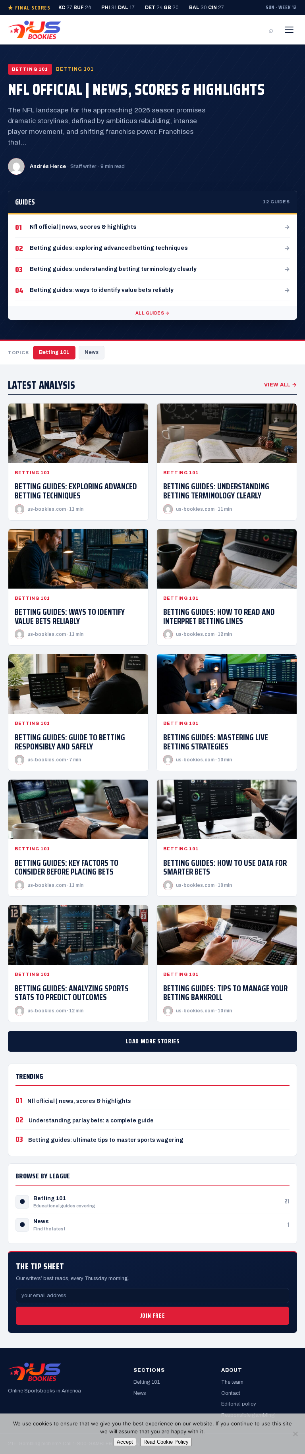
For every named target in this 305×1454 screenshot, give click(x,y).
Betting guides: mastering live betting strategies (215, 742)
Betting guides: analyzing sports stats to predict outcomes (72, 993)
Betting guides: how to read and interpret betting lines (219, 616)
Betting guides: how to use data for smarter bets (225, 867)
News (91, 352)
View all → (280, 385)
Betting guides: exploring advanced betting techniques (76, 491)
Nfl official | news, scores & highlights (136, 89)
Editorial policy (238, 1404)
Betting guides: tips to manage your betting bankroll (225, 993)
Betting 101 (54, 352)
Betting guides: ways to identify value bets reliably (70, 616)
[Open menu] (289, 30)
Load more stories (152, 1041)
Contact (230, 1393)
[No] (295, 1434)
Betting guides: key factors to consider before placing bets (66, 867)
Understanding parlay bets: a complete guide (91, 1121)
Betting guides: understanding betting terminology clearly (216, 491)
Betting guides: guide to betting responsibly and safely (70, 742)
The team (232, 1382)
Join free (152, 1316)
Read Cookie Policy (166, 1442)
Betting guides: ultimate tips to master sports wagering (105, 1140)
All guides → (152, 313)
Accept (125, 1442)
